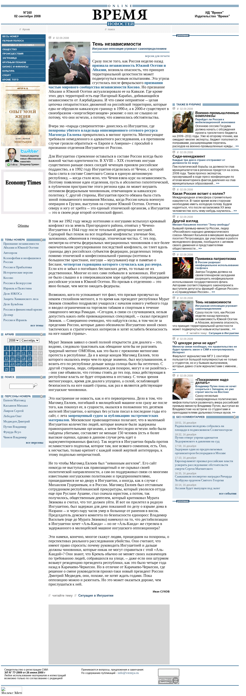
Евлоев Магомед (14, 400)
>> (237, 146)
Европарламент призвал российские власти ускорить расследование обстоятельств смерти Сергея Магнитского (204, 464)
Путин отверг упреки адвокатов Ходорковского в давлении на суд (197, 439)
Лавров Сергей (13, 411)
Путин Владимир (14, 426)
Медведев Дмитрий (16, 421)
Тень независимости (213, 302)
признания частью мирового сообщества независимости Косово (106, 85)
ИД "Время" (214, 12)
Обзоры (23, 225)
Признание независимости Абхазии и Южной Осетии (21, 245)
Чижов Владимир (15, 437)
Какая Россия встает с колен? (198, 193)
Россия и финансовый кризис (23, 309)
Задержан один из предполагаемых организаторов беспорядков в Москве (200, 451)
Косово (8, 278)
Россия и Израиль (15, 320)
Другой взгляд (185, 221)
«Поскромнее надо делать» (211, 381)
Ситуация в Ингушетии (95, 595)
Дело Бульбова (13, 304)
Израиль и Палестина (17, 288)
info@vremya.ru (128, 673)
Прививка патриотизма (215, 259)
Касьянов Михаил (15, 405)
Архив (26, 29)
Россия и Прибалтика (17, 267)
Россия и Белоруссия (17, 283)
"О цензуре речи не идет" (194, 343)
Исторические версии (18, 272)
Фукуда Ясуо (12, 432)
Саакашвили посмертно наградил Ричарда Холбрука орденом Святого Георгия (203, 478)
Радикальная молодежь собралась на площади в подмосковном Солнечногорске (204, 428)
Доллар (8, 315)
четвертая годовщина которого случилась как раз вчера (112, 264)
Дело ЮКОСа (12, 293)
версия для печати (157, 56)
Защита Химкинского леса (20, 299)
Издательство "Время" (212, 16)
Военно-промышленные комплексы (217, 114)
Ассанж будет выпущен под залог (197, 488)
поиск (111, 29)
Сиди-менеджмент (188, 156)
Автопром (10, 253)
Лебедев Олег (12, 416)
